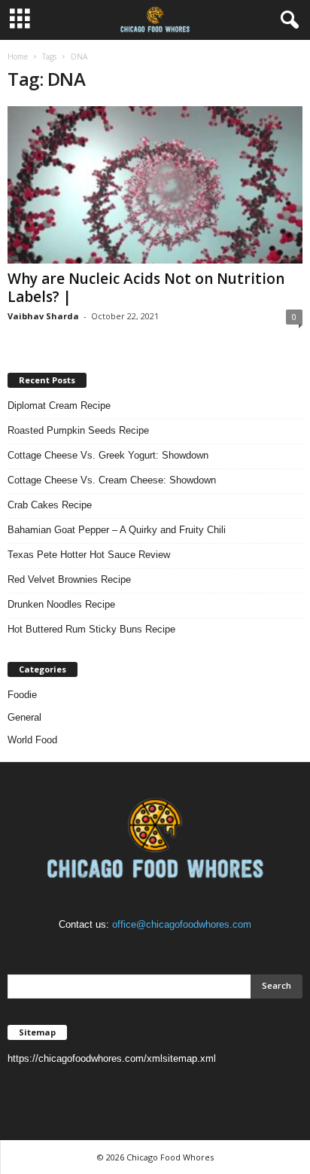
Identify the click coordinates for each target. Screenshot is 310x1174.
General (24, 717)
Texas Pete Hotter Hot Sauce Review (89, 554)
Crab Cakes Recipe (50, 505)
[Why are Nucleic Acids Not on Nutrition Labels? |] (155, 185)
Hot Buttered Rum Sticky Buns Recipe (91, 629)
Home (18, 56)
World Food (32, 740)
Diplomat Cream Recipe (59, 405)
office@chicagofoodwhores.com (181, 924)
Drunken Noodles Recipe (61, 604)
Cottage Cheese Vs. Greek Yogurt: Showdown (108, 455)
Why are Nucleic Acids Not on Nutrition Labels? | (146, 287)
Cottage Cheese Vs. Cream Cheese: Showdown (112, 480)
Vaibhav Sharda (43, 316)
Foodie (22, 694)
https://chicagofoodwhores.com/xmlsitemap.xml (112, 1058)
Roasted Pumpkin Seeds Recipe (78, 430)
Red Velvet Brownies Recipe (69, 579)
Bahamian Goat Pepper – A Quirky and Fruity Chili (117, 529)
